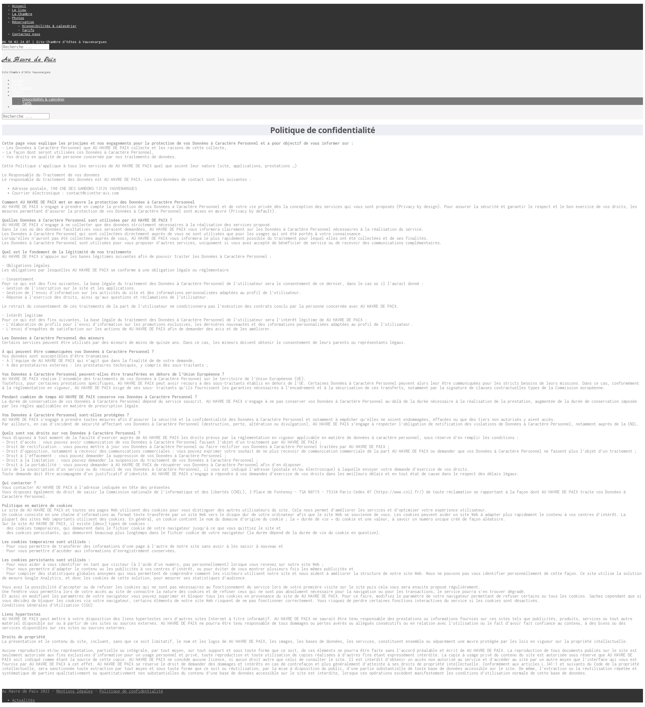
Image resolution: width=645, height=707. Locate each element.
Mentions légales (74, 691)
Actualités (23, 700)
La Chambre (22, 14)
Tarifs (28, 30)
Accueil (19, 6)
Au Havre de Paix (29, 59)
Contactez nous (26, 34)
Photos (18, 18)
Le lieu (19, 10)
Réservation (23, 22)
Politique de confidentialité (131, 691)
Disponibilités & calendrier (49, 26)
